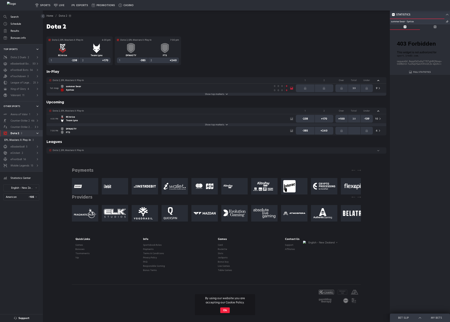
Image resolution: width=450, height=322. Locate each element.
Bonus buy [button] (223, 261)
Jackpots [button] (223, 257)
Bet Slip (403, 318)
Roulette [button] (222, 249)
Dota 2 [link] (63, 16)
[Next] (359, 170)
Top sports (11, 49)
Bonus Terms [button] (150, 270)
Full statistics (422, 72)
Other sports (12, 106)
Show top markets (214, 94)
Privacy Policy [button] (150, 257)
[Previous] (353, 170)
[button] (126, 5)
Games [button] (79, 245)
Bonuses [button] (80, 249)
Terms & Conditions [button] (153, 253)
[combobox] (21, 187)
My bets (436, 318)
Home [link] (49, 16)
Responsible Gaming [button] (154, 266)
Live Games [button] (224, 266)
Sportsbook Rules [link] (152, 245)
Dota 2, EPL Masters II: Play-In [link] (68, 80)
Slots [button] (220, 253)
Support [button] (289, 245)
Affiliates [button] (290, 249)
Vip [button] (77, 257)
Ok (225, 310)
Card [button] (220, 245)
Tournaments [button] (82, 253)
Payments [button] (148, 249)
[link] (19, 5)
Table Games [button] (225, 270)
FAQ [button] (145, 261)
